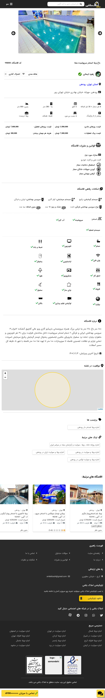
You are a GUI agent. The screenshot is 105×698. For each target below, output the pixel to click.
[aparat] (70, 615)
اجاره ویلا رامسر (59, 640)
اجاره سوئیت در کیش (92, 645)
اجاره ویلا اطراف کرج (93, 640)
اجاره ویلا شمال (95, 631)
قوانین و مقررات (61, 560)
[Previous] (13, 33)
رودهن (82, 84)
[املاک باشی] (93, 4)
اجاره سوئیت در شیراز (92, 636)
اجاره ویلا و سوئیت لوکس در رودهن (84, 459)
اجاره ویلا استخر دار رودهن (88, 427)
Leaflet (100, 409)
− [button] (5, 377)
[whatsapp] (93, 615)
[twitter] (101, 615)
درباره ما (97, 560)
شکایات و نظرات (28, 560)
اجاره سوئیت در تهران (56, 631)
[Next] (100, 33)
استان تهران (92, 84)
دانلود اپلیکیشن (95, 598)
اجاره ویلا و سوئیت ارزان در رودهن (50, 452)
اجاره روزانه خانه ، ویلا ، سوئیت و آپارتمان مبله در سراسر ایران (74, 444)
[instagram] (86, 615)
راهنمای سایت (94, 553)
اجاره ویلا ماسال (23, 640)
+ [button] (5, 373)
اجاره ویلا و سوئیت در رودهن (87, 452)
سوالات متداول (61, 553)
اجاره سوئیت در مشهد (20, 645)
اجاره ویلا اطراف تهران (20, 636)
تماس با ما (30, 553)
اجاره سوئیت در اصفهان (20, 631)
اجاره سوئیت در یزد (57, 645)
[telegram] (78, 615)
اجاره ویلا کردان (59, 636)
